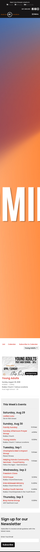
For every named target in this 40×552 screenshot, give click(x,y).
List (3, 344)
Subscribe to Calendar (28, 344)
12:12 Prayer (8, 477)
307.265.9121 (26, 9)
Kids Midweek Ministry (13, 483)
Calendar (12, 344)
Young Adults (30, 348)
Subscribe (8, 544)
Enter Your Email (7, 537)
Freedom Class (10, 473)
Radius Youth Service (13, 489)
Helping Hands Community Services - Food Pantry (16, 460)
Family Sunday (10, 427)
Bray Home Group (11, 500)
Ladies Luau (8, 416)
